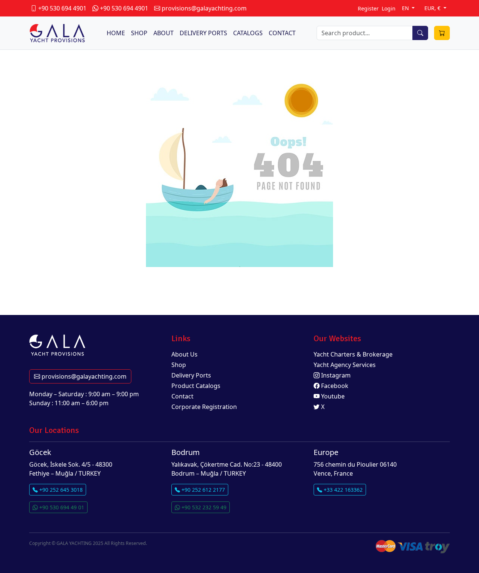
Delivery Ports (191, 375)
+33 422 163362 (342, 489)
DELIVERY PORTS (203, 33)
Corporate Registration (204, 407)
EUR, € (433, 8)
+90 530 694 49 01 (61, 507)
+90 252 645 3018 (60, 489)
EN (406, 8)
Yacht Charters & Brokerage (353, 354)
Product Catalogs (195, 386)
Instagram (335, 375)
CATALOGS (248, 33)
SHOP (139, 33)
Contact (182, 396)
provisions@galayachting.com (83, 376)
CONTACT (282, 33)
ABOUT (163, 33)
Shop (178, 365)
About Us (184, 354)
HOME (116, 33)
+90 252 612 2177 (202, 489)
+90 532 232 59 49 (203, 507)
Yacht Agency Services (345, 365)
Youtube (332, 396)
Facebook (334, 386)
